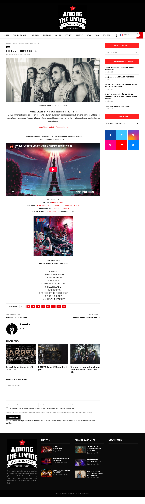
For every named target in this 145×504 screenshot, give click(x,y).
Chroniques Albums (19, 35)
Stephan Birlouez (14, 54)
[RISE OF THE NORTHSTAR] (46, 449)
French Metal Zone (44, 205)
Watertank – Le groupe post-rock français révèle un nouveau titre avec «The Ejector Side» (85, 369)
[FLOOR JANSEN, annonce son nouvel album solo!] (80, 449)
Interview (68, 35)
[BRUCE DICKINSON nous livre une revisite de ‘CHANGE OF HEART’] (80, 474)
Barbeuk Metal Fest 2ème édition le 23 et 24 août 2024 (20, 368)
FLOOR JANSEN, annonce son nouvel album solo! (94, 448)
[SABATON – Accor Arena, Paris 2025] (46, 472)
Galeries (58, 35)
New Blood (58, 205)
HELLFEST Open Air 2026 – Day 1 (117, 106)
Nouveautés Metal (61, 209)
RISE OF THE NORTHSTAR (57, 447)
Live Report (79, 35)
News (89, 35)
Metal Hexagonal (58, 202)
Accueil (6, 35)
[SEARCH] (136, 52)
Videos (97, 35)
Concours (35, 35)
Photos (45, 440)
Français (126, 34)
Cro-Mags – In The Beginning (16, 317)
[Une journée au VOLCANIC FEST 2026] (80, 462)
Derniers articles (85, 440)
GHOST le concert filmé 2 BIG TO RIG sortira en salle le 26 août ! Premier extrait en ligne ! (121, 96)
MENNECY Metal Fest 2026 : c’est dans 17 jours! (52, 368)
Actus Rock (51, 212)
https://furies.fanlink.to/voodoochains (53, 127)
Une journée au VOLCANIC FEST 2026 (119, 77)
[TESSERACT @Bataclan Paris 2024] (46, 461)
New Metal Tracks (72, 205)
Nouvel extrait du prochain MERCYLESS (86, 317)
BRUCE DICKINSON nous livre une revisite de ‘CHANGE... (95, 473)
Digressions (47, 35)
